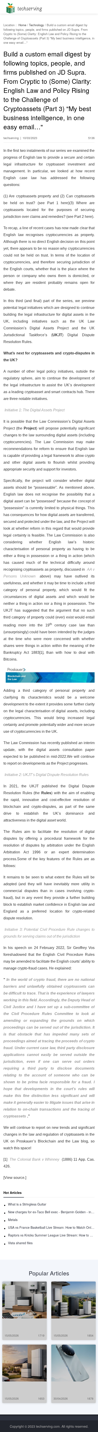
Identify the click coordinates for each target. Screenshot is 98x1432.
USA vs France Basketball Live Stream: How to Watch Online (51, 1227)
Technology (36, 25)
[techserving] (23, 6)
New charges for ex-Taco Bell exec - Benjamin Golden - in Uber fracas (51, 1212)
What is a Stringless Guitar (27, 1204)
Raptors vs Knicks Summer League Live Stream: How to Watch (51, 1235)
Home (22, 25)
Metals (13, 1219)
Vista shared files (20, 1243)
